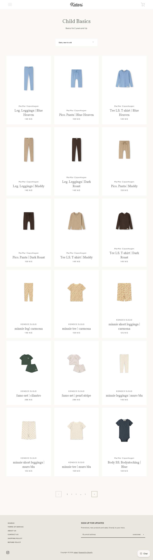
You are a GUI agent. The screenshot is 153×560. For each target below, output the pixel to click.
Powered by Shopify (85, 552)
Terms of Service (16, 527)
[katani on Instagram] (7, 552)
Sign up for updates (92, 523)
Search (11, 523)
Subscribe (137, 534)
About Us (12, 531)
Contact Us (13, 534)
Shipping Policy (15, 538)
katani (76, 552)
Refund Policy (14, 542)
